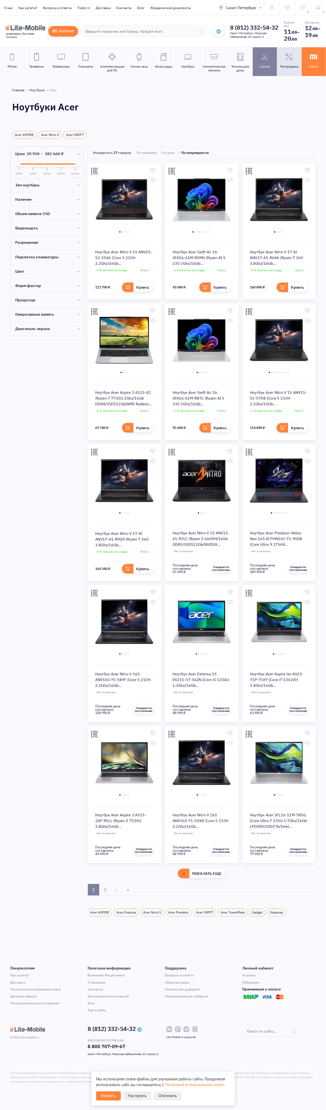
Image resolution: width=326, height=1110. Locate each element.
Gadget (257, 912)
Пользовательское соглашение (34, 1003)
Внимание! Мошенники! (106, 975)
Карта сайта (97, 1010)
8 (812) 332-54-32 (254, 27)
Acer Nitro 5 (50, 135)
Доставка (103, 8)
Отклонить (167, 1096)
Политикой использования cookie (194, 1085)
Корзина (248, 975)
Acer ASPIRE (24, 135)
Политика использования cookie (35, 989)
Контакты (123, 8)
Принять (108, 1096)
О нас (8, 8)
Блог (141, 8)
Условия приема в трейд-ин (186, 996)
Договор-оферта (23, 996)
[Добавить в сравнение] (153, 180)
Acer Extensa (126, 912)
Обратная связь (177, 982)
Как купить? (27, 8)
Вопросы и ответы (57, 8)
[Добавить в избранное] (153, 170)
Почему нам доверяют (182, 989)
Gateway (276, 912)
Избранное (250, 982)
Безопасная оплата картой (108, 996)
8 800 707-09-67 (106, 1046)
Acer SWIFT (75, 135)
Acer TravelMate (233, 912)
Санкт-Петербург (241, 7)
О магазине (96, 982)
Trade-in (83, 8)
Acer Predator (178, 912)
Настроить (137, 1096)
